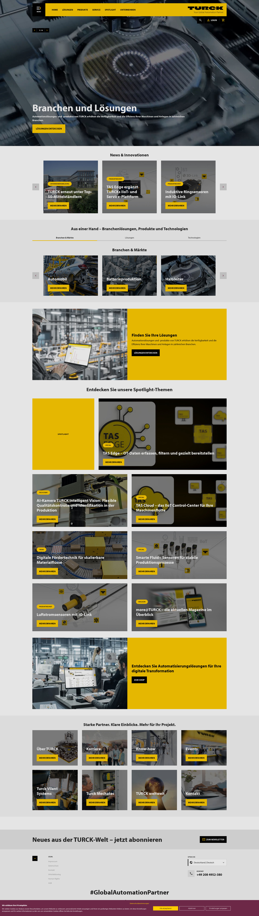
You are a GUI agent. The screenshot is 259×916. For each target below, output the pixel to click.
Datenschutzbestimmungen (139, 903)
